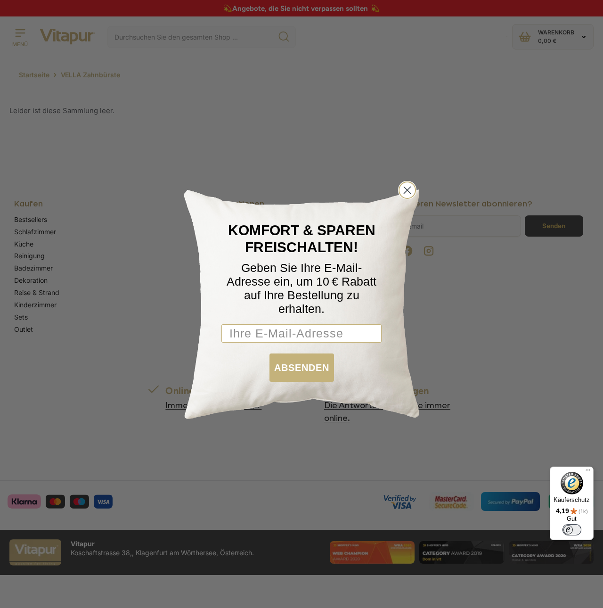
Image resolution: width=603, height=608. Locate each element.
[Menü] (588, 472)
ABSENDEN (301, 367)
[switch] (571, 529)
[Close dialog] (407, 190)
